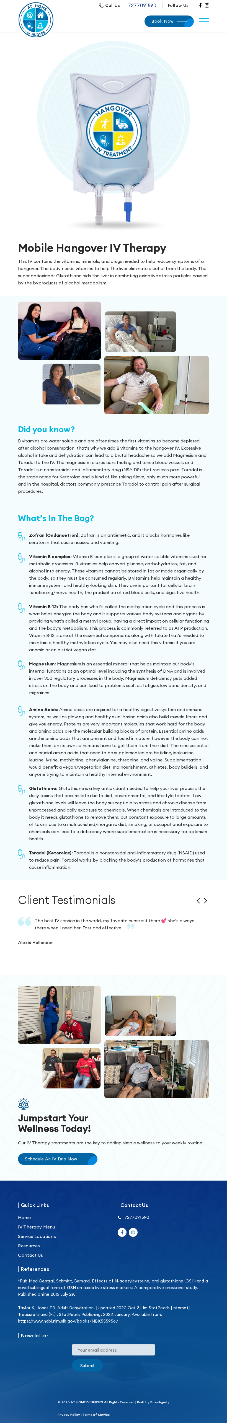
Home (24, 1217)
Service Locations (37, 1236)
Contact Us (30, 1255)
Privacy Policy (69, 1414)
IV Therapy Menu (36, 1227)
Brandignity (159, 1402)
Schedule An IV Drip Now (51, 1159)
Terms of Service (96, 1414)
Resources (29, 1245)
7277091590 (142, 5)
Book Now (162, 21)
